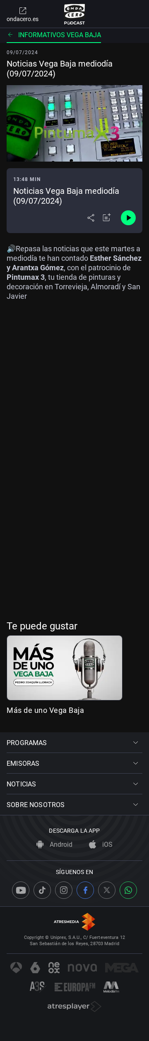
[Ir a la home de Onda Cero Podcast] (75, 14)
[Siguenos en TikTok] (42, 890)
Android (60, 844)
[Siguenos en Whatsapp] (128, 890)
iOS (107, 844)
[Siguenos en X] (106, 890)
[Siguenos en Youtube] (20, 890)
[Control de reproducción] (128, 217)
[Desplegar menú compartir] (90, 218)
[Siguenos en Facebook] (85, 890)
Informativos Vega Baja (59, 35)
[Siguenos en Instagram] (63, 890)
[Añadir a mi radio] (106, 218)
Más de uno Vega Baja (45, 710)
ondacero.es (22, 19)
